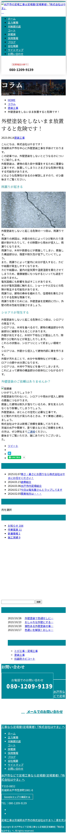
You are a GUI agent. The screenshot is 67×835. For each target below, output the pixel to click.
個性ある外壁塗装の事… (39, 626)
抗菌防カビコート (24, 659)
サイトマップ (15, 50)
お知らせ (15, 526)
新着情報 (14, 533)
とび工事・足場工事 (26, 651)
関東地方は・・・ (31, 493)
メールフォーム (12, 77)
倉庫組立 (26, 482)
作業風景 (15, 529)
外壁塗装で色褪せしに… (39, 618)
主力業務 (13, 22)
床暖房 (12, 34)
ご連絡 (31, 431)
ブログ (12, 42)
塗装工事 (13, 108)
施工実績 (14, 537)
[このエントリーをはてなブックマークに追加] (9, 454)
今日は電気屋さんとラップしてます (41, 490)
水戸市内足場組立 (31, 486)
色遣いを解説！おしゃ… (39, 630)
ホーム (12, 19)
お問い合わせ (15, 54)
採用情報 (13, 38)
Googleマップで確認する (17, 796)
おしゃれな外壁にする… (39, 622)
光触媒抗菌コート (14, 28)
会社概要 (13, 46)
